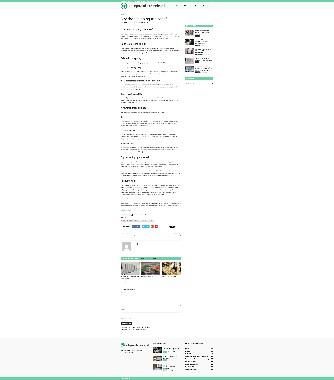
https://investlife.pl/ (126, 210)
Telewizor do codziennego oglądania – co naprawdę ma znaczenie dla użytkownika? (203, 68)
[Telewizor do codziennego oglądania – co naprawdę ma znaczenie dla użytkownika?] (189, 69)
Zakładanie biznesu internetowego (196, 356)
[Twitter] (212, 1)
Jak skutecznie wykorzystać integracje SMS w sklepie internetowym (203, 50)
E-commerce (188, 6)
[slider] (126, 215)
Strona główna (138, 1)
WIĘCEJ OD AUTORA (148, 258)
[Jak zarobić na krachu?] (150, 268)
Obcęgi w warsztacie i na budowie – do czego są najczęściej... (202, 32)
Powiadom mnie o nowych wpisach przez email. (134, 329)
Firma (197, 6)
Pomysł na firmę (190, 361)
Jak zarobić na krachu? (147, 276)
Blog (144, 1)
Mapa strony (150, 1)
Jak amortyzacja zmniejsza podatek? (170, 236)
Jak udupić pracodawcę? (128, 236)
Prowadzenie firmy (191, 364)
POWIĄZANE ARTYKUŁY (130, 258)
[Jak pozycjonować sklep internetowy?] (157, 358)
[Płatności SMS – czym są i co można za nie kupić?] (157, 350)
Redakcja (126, 22)
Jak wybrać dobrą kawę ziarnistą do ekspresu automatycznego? (202, 41)
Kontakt (156, 1)
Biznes (178, 6)
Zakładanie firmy (190, 369)
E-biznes (188, 354)
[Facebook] (209, 1)
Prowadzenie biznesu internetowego (197, 359)
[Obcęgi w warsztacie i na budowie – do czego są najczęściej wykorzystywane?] (189, 33)
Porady (205, 6)
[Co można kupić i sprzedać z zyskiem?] (171, 268)
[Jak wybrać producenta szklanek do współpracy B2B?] (130, 268)
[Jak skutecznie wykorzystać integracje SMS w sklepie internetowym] (189, 51)
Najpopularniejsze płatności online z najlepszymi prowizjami (171, 366)
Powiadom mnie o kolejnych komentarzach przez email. (136, 327)
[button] (211, 6)
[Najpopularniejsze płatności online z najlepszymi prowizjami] (157, 367)
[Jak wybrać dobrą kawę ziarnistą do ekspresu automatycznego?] (189, 42)
